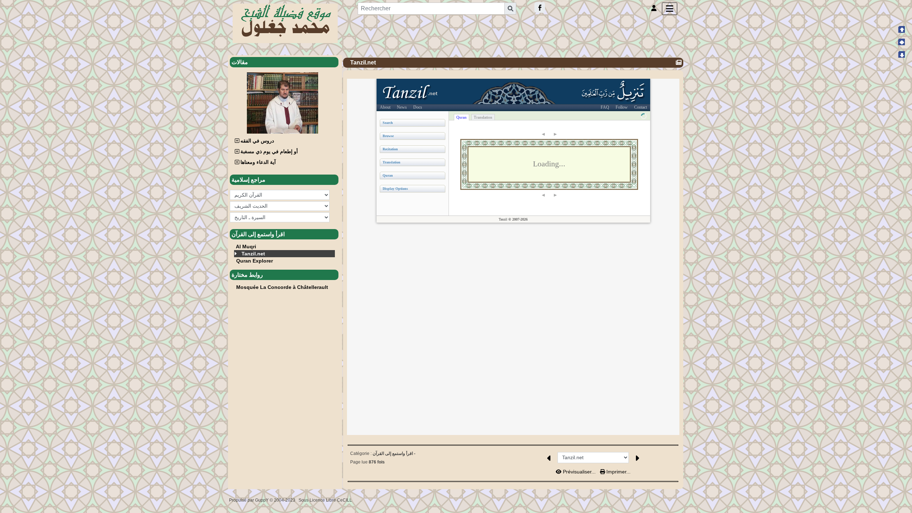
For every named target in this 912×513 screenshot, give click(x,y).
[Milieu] (901, 41)
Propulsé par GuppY (249, 500)
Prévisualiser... (579, 472)
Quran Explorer (254, 261)
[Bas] (901, 54)
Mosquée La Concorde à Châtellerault (282, 287)
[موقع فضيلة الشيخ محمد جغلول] (285, 23)
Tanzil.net (253, 253)
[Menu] (669, 8)
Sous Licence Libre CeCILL (326, 500)
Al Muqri (246, 246)
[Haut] (901, 29)
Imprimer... (618, 472)
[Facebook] (539, 7)
